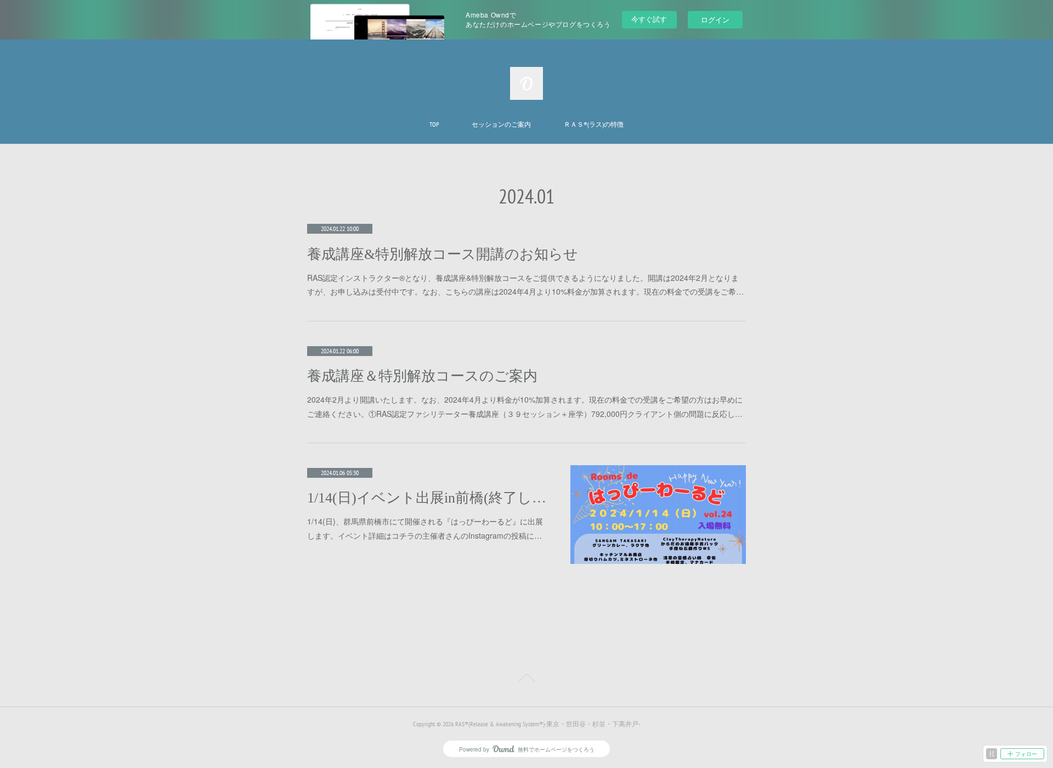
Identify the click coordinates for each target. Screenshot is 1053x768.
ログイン (715, 19)
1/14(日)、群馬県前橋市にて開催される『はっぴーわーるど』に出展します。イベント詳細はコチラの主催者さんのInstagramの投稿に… (425, 528)
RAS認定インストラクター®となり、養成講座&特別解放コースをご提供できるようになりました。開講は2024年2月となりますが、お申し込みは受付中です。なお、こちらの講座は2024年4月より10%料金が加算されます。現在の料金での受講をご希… (525, 284)
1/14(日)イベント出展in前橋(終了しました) (427, 498)
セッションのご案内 (501, 124)
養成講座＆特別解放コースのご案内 (422, 376)
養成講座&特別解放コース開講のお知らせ (442, 254)
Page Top (526, 680)
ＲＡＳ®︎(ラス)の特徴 (594, 124)
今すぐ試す (649, 19)
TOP (434, 124)
